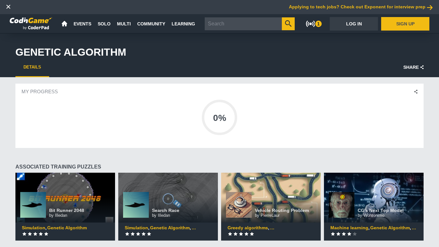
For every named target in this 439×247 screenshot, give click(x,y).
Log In (354, 23)
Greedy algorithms (248, 227)
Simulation (33, 227)
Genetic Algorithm (67, 227)
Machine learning (349, 227)
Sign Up (405, 23)
